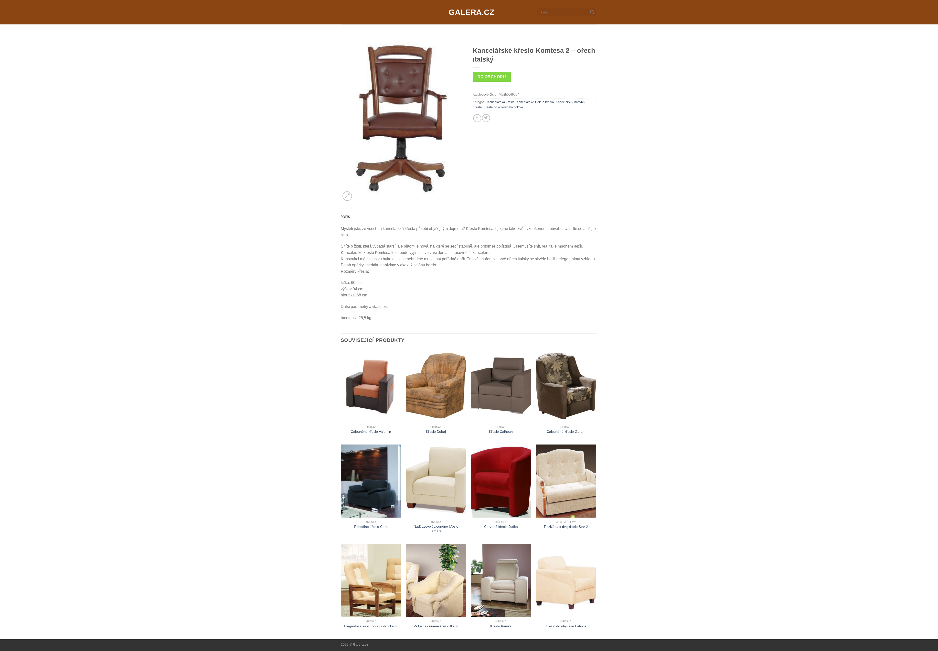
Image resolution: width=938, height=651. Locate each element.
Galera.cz (469, 12)
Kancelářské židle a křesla (535, 102)
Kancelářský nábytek (571, 102)
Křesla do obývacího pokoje (503, 107)
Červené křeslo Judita (501, 527)
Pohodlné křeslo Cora (371, 527)
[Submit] (592, 12)
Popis (345, 217)
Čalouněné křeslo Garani (566, 432)
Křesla (477, 107)
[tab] (345, 217)
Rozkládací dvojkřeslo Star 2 (566, 527)
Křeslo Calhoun (501, 432)
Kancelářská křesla (500, 102)
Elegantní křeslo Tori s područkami (370, 626)
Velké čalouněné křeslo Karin (436, 626)
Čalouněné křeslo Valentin (371, 432)
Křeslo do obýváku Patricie (565, 626)
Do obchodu (492, 77)
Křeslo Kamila (501, 626)
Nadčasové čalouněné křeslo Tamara (436, 528)
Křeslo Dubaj (436, 432)
